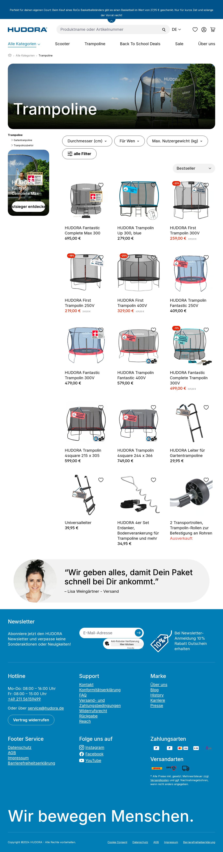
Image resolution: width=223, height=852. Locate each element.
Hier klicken (127, 644)
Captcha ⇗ (135, 648)
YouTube (93, 760)
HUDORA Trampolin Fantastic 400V (135, 375)
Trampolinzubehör (23, 145)
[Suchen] (164, 29)
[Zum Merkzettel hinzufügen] (100, 185)
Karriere (157, 700)
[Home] (10, 56)
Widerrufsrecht (93, 710)
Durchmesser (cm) (85, 141)
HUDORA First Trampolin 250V (80, 303)
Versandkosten (159, 780)
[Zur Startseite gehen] (27, 29)
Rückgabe (88, 716)
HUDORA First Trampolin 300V (185, 230)
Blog (154, 689)
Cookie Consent (117, 842)
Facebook (94, 754)
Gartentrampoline (22, 140)
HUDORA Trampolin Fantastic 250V (188, 303)
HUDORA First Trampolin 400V (132, 303)
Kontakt (86, 684)
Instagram (94, 747)
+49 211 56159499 (24, 699)
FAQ (83, 695)
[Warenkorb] (211, 29)
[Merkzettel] (195, 29)
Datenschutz (20, 747)
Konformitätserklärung (100, 689)
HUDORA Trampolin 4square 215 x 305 (83, 453)
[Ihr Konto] (203, 29)
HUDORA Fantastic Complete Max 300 (82, 230)
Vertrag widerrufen (31, 720)
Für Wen (127, 141)
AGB (12, 752)
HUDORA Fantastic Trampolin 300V (82, 375)
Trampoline (15, 135)
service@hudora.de (46, 708)
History (157, 695)
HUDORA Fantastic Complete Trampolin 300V (189, 377)
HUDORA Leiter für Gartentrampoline (187, 453)
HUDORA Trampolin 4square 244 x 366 (135, 453)
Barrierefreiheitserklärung (31, 763)
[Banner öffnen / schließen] (111, 19)
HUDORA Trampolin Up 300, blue (135, 230)
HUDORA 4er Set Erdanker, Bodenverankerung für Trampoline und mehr (138, 530)
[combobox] (107, 29)
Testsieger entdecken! (28, 206)
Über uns (158, 684)
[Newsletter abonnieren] (139, 633)
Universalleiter (79, 522)
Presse (156, 705)
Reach (85, 721)
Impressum (18, 757)
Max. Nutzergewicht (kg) (175, 141)
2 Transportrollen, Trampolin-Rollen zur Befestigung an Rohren (191, 527)
